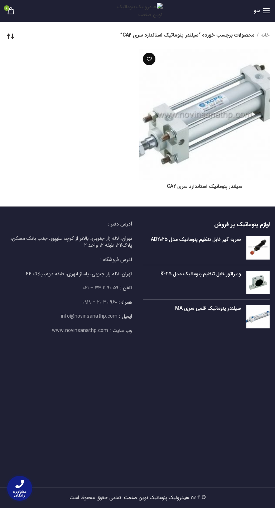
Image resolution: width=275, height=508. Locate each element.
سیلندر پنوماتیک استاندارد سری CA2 (204, 186)
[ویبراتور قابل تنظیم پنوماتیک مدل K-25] (258, 282)
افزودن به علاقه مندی (149, 59)
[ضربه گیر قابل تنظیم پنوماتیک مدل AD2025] (258, 248)
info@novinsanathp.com (89, 316)
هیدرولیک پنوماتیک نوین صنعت (156, 498)
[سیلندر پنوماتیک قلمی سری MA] (258, 316)
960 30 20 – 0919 (99, 302)
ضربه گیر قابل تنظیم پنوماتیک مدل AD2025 (196, 239)
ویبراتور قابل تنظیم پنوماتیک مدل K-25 (200, 274)
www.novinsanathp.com (80, 330)
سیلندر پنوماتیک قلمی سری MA (208, 308)
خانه (265, 35)
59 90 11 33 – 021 (101, 288)
